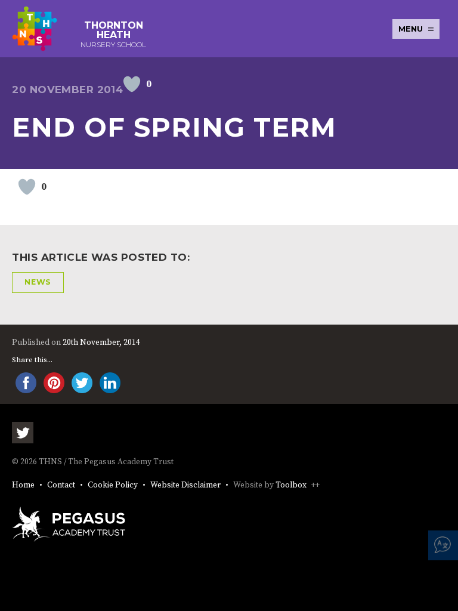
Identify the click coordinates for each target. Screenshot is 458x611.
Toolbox (291, 485)
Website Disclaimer (185, 485)
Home (23, 485)
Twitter (22, 432)
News (37, 281)
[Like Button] (132, 84)
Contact (61, 485)
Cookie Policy (113, 485)
